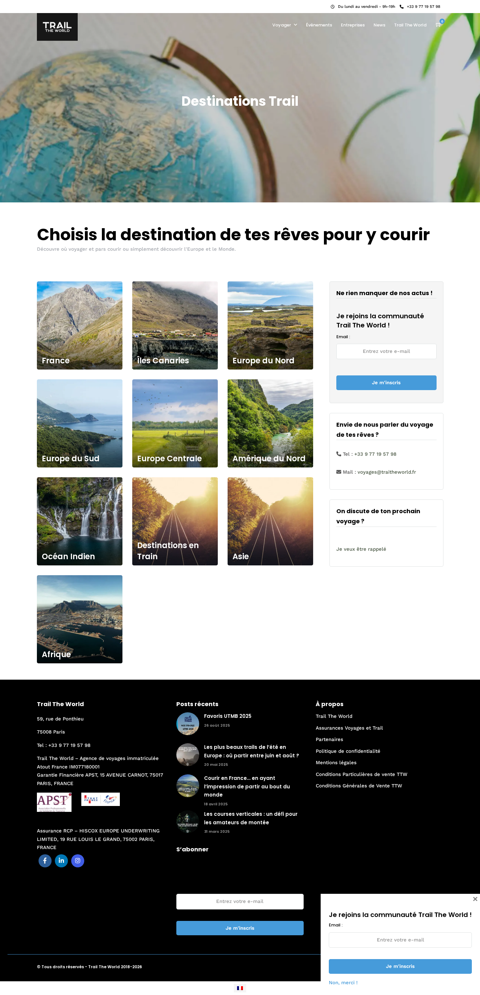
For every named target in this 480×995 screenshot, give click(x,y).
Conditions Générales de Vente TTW (359, 786)
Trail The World (410, 25)
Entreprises (353, 25)
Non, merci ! (343, 983)
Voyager (281, 25)
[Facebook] (45, 860)
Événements (319, 25)
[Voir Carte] (438, 25)
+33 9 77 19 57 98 (423, 6)
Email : (343, 337)
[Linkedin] (50, 5)
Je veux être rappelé (361, 549)
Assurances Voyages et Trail (349, 728)
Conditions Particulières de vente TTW (362, 774)
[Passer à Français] (240, 988)
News (379, 25)
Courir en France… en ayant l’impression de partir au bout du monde (247, 786)
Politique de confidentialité (348, 751)
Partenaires (329, 739)
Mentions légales (336, 763)
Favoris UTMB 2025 (227, 716)
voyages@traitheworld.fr (387, 472)
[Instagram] (59, 5)
